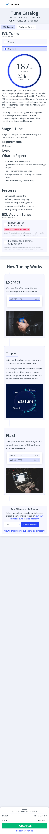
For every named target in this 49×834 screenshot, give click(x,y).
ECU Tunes (8, 27)
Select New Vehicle (24, 830)
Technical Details (26, 27)
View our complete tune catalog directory (24, 530)
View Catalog (30, 524)
